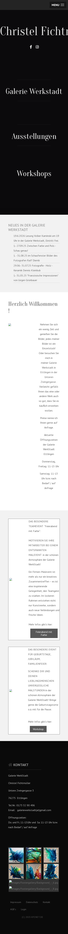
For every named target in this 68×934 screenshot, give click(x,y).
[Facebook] (31, 47)
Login (23, 909)
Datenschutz (32, 902)
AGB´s (13, 909)
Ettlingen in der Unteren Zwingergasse (48, 377)
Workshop (38, 729)
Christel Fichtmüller (34, 31)
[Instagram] (37, 47)
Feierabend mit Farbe (44, 633)
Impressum (15, 902)
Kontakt (46, 902)
